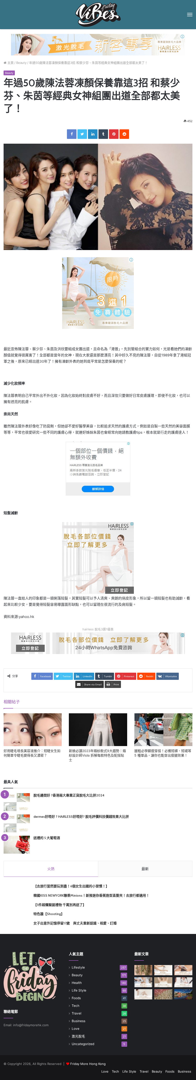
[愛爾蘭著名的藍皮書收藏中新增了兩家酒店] (183, 994)
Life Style (79, 990)
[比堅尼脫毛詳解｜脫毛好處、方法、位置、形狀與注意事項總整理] (183, 970)
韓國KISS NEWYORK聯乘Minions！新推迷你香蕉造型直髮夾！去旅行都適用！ (91, 895)
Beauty (21, 63)
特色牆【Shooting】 (48, 914)
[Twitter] (82, 134)
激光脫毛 (78, 1036)
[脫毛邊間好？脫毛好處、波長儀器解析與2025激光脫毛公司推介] (143, 982)
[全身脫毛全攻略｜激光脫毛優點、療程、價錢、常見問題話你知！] (143, 994)
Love (75, 1029)
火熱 (50, 869)
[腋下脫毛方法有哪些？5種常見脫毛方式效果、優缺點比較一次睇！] (163, 982)
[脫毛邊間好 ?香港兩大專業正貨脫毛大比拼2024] (17, 802)
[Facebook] (71, 134)
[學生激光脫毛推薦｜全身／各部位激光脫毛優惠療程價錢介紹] (183, 982)
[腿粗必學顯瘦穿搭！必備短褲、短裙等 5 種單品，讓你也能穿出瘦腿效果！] (163, 729)
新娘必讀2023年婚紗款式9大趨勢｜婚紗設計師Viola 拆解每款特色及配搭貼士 (97, 755)
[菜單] (189, 14)
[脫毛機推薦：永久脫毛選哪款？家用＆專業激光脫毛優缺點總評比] (163, 970)
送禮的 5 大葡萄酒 (46, 838)
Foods (76, 998)
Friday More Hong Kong (88, 1064)
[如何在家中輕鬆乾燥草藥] (143, 970)
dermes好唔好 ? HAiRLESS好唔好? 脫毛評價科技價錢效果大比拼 (81, 816)
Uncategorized (83, 1044)
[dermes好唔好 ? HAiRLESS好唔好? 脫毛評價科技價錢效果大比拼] (17, 823)
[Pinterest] (114, 134)
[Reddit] (124, 134)
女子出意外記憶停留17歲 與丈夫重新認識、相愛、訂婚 (75, 923)
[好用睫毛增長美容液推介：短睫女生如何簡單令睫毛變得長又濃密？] (33, 729)
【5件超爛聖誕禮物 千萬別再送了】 (59, 905)
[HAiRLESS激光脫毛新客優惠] (98, 44)
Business (78, 1021)
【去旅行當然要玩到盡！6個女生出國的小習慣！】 (71, 886)
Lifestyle (78, 967)
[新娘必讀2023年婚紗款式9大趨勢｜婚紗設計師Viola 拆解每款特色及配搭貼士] (98, 729)
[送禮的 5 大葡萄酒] (17, 845)
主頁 (10, 63)
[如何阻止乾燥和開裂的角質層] (163, 994)
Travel (76, 1013)
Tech (75, 1006)
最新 (145, 869)
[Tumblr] (103, 134)
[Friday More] (98, 14)
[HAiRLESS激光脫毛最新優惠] (98, 292)
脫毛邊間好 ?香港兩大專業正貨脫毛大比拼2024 (68, 795)
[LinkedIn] (93, 134)
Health (77, 983)
